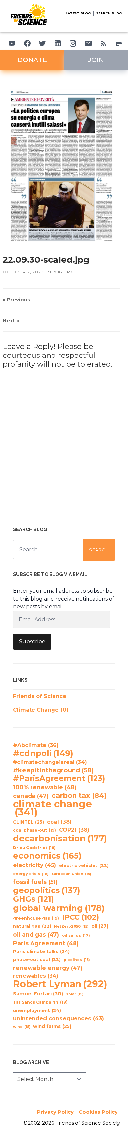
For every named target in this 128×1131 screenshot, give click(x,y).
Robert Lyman (60, 984)
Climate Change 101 (41, 710)
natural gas (32, 926)
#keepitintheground (53, 770)
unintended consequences (58, 1018)
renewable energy (47, 967)
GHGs (33, 899)
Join (96, 60)
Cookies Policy (98, 1112)
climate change (52, 808)
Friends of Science (39, 696)
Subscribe (32, 641)
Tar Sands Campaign (40, 1002)
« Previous (16, 299)
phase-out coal (37, 959)
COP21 (74, 829)
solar (74, 994)
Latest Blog (78, 13)
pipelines (77, 960)
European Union (71, 874)
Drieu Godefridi (34, 848)
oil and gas (36, 934)
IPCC (80, 917)
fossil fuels (35, 882)
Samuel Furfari (38, 993)
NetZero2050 (71, 926)
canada (31, 795)
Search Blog (109, 13)
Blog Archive (31, 1062)
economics (47, 856)
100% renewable (44, 787)
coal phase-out (34, 830)
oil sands (76, 935)
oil (99, 926)
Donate (32, 60)
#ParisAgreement (59, 778)
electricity (34, 864)
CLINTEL (28, 821)
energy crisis (31, 874)
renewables (35, 976)
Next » (11, 320)
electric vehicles (84, 865)
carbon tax (79, 795)
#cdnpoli (43, 753)
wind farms (52, 1026)
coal (59, 821)
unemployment (37, 1010)
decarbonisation (60, 838)
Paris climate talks (41, 951)
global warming (59, 908)
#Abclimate (36, 745)
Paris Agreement (46, 943)
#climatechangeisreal (50, 762)
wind (21, 1027)
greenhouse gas (36, 918)
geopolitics (46, 890)
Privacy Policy (55, 1112)
